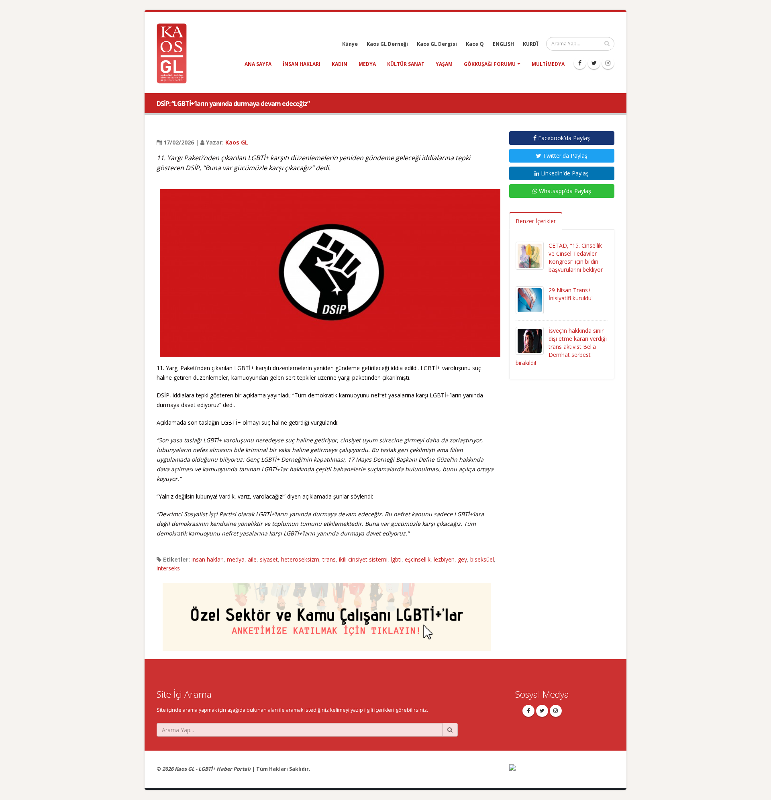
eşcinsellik (417, 559)
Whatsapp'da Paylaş (564, 191)
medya (367, 64)
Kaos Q (475, 44)
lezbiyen (444, 559)
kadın (339, 64)
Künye (350, 44)
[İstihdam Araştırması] (327, 613)
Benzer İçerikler (536, 221)
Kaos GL (236, 142)
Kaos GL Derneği (387, 44)
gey (462, 559)
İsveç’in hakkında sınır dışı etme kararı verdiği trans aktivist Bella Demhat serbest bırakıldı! (561, 346)
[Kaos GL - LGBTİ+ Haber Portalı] (175, 53)
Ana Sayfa (258, 64)
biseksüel (482, 559)
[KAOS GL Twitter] (594, 63)
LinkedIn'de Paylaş (564, 173)
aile (252, 559)
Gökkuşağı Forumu (490, 64)
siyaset (269, 559)
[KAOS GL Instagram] (608, 63)
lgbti (396, 559)
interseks (168, 568)
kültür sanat (405, 64)
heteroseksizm (300, 559)
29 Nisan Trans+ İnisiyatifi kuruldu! (571, 294)
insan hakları (301, 64)
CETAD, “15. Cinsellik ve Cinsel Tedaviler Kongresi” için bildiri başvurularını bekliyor (576, 257)
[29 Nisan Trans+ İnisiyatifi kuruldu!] (530, 299)
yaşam (444, 64)
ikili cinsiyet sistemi (363, 559)
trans (329, 559)
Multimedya (548, 64)
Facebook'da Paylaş (563, 138)
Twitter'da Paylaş (564, 155)
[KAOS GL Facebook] (580, 63)
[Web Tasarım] (562, 772)
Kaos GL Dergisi (437, 44)
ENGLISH (503, 44)
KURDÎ (530, 44)
